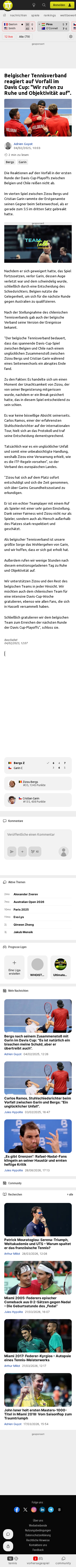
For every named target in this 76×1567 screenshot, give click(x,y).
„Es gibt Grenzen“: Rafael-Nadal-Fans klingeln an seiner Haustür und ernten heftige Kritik (35, 1160)
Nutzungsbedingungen (38, 1530)
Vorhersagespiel (38, 1563)
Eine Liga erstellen (14, 971)
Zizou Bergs (30, 782)
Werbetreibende (38, 1525)
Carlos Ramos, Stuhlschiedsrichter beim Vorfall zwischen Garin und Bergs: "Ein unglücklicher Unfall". (37, 1102)
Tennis (13, 1563)
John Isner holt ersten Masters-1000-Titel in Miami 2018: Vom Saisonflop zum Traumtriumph (38, 1414)
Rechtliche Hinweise (38, 1540)
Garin (23, 162)
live (8, 36)
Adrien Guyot (23, 144)
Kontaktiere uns (38, 1545)
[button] (44, 5)
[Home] (4, 15)
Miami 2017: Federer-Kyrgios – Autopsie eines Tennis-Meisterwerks (37, 1358)
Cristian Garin (31, 798)
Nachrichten (18, 15)
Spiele (35, 15)
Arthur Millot (12, 1253)
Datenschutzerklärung (38, 1535)
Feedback (38, 1550)
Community (63, 1563)
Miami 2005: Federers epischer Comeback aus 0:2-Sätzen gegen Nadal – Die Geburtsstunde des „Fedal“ (37, 1302)
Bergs (10, 162)
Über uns (38, 1520)
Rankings (50, 15)
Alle (24, 36)
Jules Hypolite (13, 1112)
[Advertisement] (38, 56)
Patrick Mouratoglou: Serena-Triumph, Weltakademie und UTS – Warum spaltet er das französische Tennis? (37, 1244)
